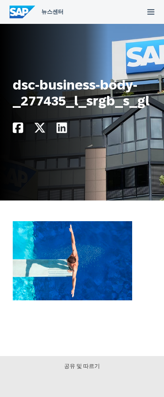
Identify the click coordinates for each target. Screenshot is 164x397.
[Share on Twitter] (40, 129)
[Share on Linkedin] (62, 129)
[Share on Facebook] (18, 129)
